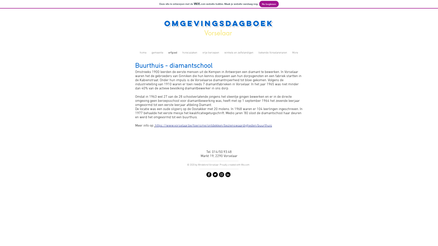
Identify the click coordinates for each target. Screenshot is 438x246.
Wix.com (245, 164)
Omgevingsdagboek (219, 23)
